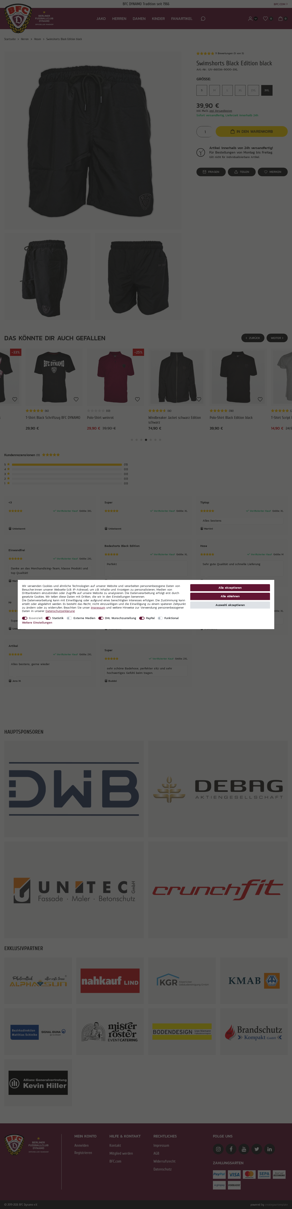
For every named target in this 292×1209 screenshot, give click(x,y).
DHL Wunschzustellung (120, 618)
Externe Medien (84, 618)
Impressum (98, 607)
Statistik (58, 618)
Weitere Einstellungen (37, 622)
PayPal (150, 618)
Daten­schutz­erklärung (60, 611)
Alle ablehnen (230, 596)
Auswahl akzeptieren (230, 605)
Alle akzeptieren (230, 587)
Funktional (171, 618)
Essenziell (36, 618)
